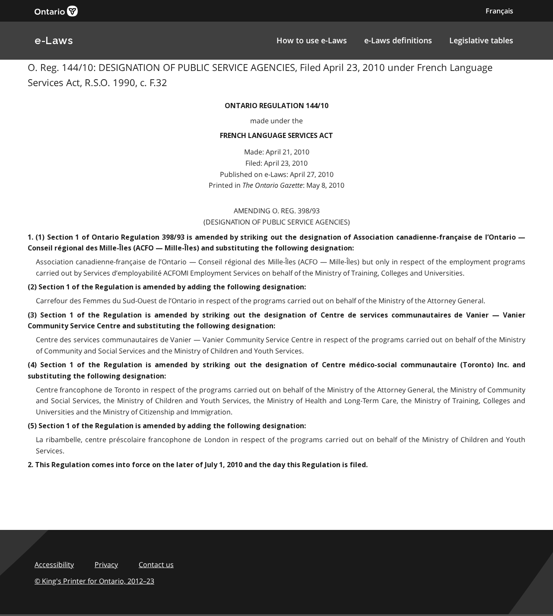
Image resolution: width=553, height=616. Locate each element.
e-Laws (54, 40)
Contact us (156, 564)
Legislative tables (481, 40)
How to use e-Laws (311, 40)
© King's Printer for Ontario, (94, 581)
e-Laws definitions (398, 40)
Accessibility (54, 564)
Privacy (106, 564)
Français (499, 11)
